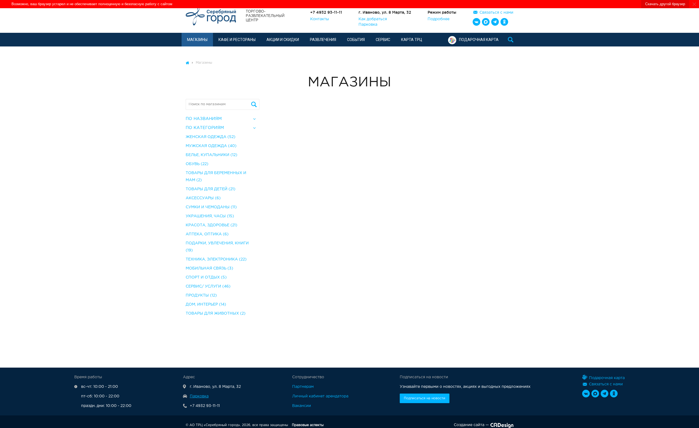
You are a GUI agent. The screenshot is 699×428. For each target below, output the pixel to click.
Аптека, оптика (207, 234)
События (356, 39)
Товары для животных (215, 313)
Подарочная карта (479, 39)
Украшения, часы (210, 216)
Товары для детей (210, 189)
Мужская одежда (211, 146)
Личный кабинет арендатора (320, 396)
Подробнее (438, 19)
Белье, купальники (211, 155)
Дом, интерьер (206, 304)
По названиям (204, 119)
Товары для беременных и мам (216, 176)
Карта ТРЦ (411, 39)
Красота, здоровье (211, 225)
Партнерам (303, 386)
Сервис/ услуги (208, 286)
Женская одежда (210, 137)
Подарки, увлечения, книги (217, 247)
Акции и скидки (282, 39)
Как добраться (373, 19)
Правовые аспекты (308, 425)
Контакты (319, 19)
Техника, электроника (216, 259)
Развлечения (323, 39)
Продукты (201, 295)
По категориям (205, 128)
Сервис (383, 39)
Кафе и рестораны (237, 39)
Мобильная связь (209, 268)
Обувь (197, 164)
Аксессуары (203, 198)
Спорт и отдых (206, 277)
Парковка (368, 24)
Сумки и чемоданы (211, 207)
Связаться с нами (496, 12)
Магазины (197, 39)
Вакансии (301, 406)
